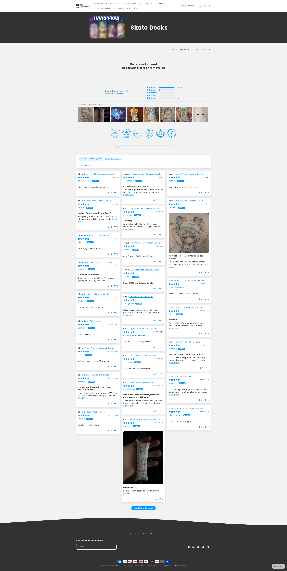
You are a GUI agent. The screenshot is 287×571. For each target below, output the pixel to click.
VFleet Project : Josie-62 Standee (100, 348)
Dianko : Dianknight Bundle (96, 375)
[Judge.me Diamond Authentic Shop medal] (115, 133)
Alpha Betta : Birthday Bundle (143, 328)
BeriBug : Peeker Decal (94, 412)
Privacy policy (139, 566)
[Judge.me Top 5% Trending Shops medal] (171, 133)
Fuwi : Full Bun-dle (92, 321)
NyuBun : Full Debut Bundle (96, 294)
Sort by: (175, 49)
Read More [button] (128, 194)
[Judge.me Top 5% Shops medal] (160, 133)
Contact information (180, 566)
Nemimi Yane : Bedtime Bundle (189, 174)
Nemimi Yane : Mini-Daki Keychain (145, 419)
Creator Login (135, 534)
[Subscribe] (113, 547)
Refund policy (127, 566)
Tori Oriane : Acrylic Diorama (143, 355)
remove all (157, 68)
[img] (116, 91)
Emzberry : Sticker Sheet (141, 296)
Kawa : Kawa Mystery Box (141, 382)
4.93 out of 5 (122, 91)
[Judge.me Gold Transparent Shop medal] (149, 133)
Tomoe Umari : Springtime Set (189, 408)
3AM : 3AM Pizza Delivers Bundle (99, 174)
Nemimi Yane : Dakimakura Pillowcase (184, 343)
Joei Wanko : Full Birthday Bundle (144, 243)
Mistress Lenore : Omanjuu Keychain (146, 174)
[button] (114, 3)
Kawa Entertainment (107, 566)
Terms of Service (150, 534)
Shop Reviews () (113, 158)
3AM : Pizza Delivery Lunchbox (98, 262)
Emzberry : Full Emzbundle (96, 235)
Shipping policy (165, 566)
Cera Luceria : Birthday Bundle (189, 307)
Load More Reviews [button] (143, 508)
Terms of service (152, 566)
